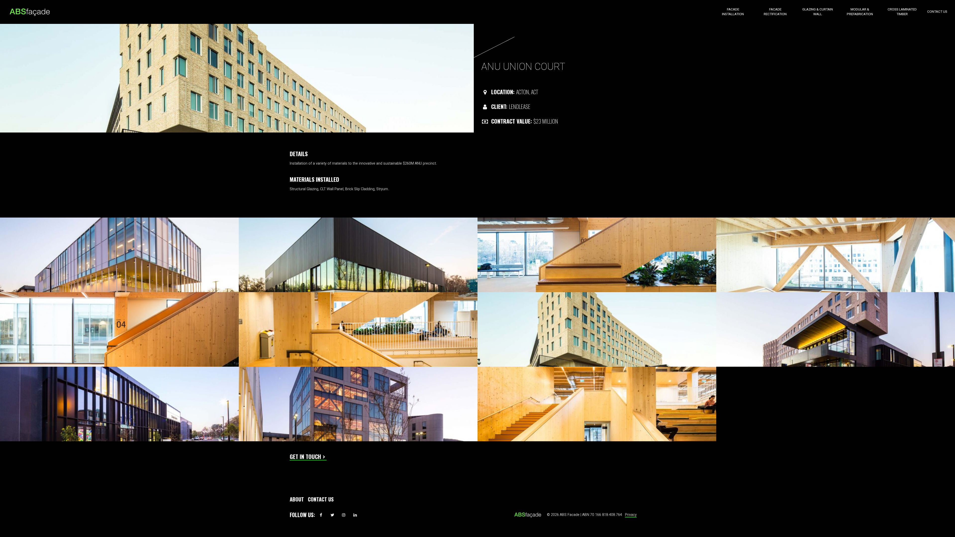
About (297, 499)
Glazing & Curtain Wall (817, 12)
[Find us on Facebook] (321, 515)
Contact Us (937, 11)
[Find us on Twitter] (332, 515)
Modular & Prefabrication (860, 12)
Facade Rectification (775, 12)
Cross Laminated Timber (902, 12)
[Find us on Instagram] (343, 515)
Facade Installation (733, 12)
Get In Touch (305, 456)
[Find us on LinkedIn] (355, 515)
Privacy (631, 514)
